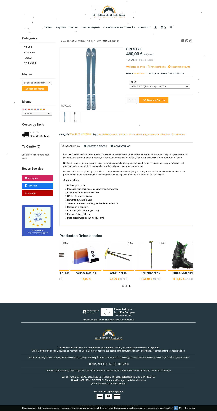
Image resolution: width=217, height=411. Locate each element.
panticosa (151, 358)
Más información (187, 408)
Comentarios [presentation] (122, 146)
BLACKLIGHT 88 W (121, 273)
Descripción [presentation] (72, 146)
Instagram (33, 178)
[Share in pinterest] (191, 41)
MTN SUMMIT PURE (88, 273)
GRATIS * (34, 132)
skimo (139, 134)
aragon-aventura (151, 134)
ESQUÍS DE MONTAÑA (80, 134)
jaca (130, 358)
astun (132, 134)
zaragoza (186, 358)
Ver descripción (158, 67)
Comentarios (178, 134)
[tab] (70, 146)
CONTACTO (144, 27)
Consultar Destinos (39, 136)
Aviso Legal (75, 370)
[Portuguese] (35, 109)
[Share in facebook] (183, 41)
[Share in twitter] (187, 41)
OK (175, 408)
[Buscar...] (171, 27)
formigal (116, 358)
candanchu (123, 134)
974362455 (149, 377)
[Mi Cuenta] (155, 27)
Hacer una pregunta (180, 67)
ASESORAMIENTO (90, 27)
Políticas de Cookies (161, 370)
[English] (23, 109)
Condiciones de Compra (116, 370)
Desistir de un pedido (139, 370)
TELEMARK (30, 63)
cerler (79, 358)
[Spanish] (41, 109)
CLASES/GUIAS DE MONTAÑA (119, 27)
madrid (135, 358)
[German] (29, 109)
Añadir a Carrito (155, 100)
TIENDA (48, 27)
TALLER (73, 27)
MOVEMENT (139, 73)
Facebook (32, 186)
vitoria (179, 358)
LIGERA (31, 358)
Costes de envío (137, 67)
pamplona (142, 358)
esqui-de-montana (108, 134)
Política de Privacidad (92, 370)
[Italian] (32, 109)
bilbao (63, 358)
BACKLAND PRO (153, 273)
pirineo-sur (165, 134)
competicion (87, 358)
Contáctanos (62, 370)
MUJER (37, 358)
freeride (124, 358)
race (167, 357)
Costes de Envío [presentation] (97, 146)
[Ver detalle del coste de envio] (26, 135)
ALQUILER (60, 27)
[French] (26, 109)
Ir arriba (50, 370)
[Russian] (38, 109)
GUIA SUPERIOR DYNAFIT (185, 273)
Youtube (32, 193)
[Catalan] (44, 109)
